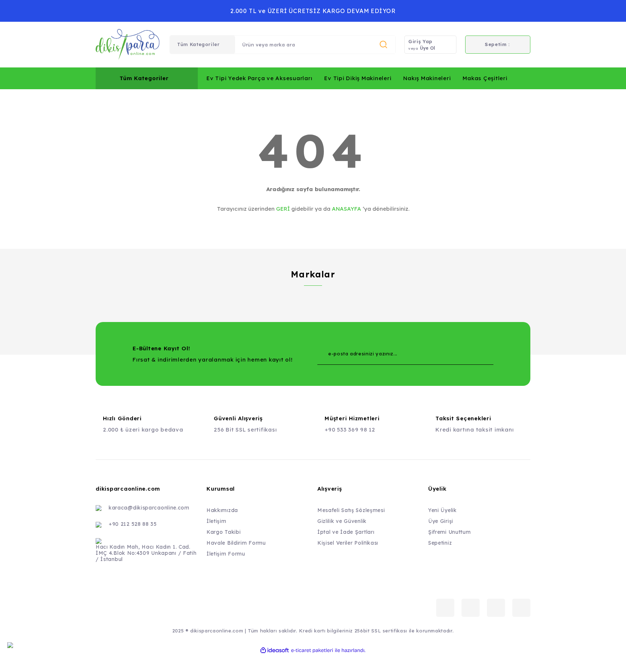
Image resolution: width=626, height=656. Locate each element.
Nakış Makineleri (427, 78)
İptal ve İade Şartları (345, 532)
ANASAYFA (346, 208)
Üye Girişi (440, 521)
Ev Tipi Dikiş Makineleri (357, 78)
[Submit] (473, 354)
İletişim (216, 521)
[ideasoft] (274, 650)
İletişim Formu (225, 553)
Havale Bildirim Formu (236, 543)
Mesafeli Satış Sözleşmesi (351, 510)
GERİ (283, 208)
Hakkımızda (222, 510)
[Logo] (127, 44)
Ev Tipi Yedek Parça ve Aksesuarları (259, 78)
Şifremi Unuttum (449, 532)
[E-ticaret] (312, 650)
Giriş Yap (420, 41)
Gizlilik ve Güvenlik (342, 521)
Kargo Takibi (223, 532)
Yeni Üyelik (442, 510)
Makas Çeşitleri (485, 78)
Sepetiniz (440, 543)
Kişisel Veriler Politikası (347, 543)
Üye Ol (427, 48)
